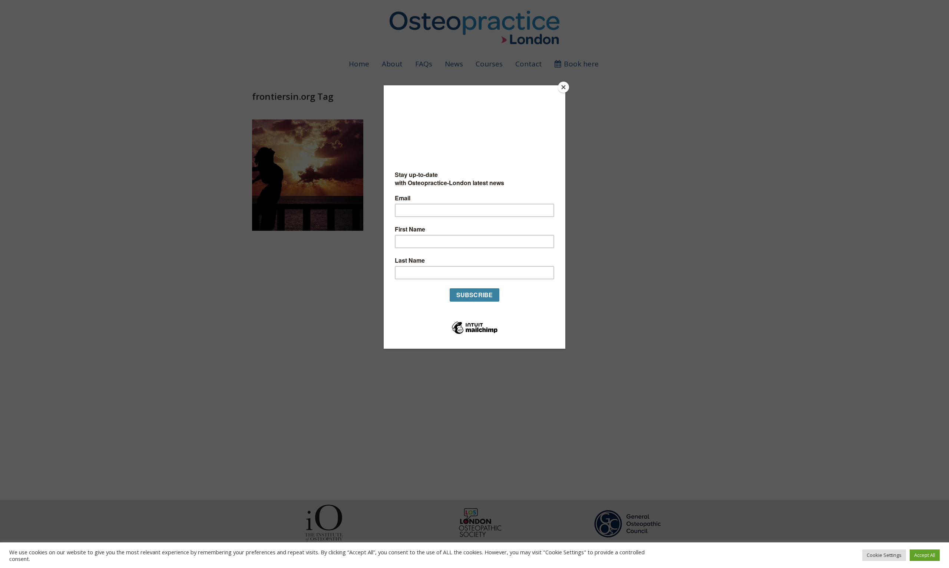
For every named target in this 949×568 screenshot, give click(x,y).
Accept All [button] (924, 555)
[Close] (563, 87)
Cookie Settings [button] (884, 555)
